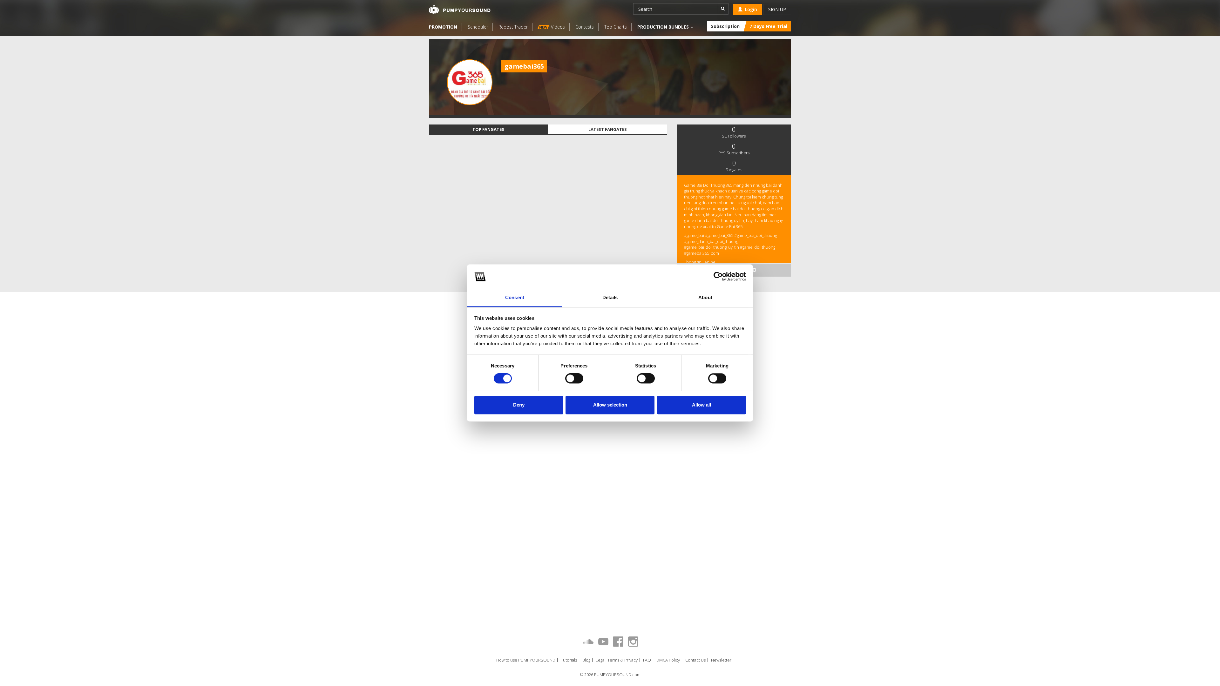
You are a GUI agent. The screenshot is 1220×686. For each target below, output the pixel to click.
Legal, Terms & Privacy (617, 660)
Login (749, 9)
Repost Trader (513, 27)
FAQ (647, 660)
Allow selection (610, 404)
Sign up (777, 9)
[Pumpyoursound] (460, 9)
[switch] (574, 378)
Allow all (701, 404)
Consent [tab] (514, 297)
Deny (519, 404)
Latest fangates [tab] (607, 129)
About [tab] (705, 297)
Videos (552, 27)
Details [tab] (610, 297)
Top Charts (615, 27)
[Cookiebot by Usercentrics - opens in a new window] (718, 276)
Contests (584, 27)
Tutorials (569, 660)
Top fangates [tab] (488, 129)
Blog (586, 660)
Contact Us (695, 660)
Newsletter (721, 660)
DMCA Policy (668, 660)
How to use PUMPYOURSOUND (525, 660)
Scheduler (478, 27)
